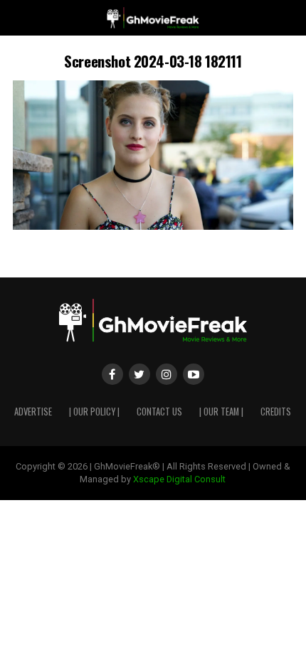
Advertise (33, 411)
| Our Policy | (94, 411)
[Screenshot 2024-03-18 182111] (153, 226)
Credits (275, 411)
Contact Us (159, 411)
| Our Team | (221, 411)
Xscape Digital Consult (179, 479)
